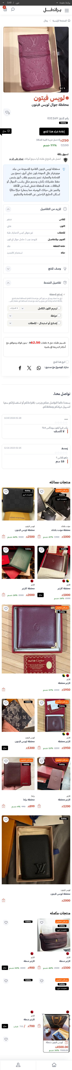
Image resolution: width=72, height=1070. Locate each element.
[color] (68, 582)
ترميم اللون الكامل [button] (47, 308)
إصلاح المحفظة (55, 294)
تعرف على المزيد (16, 159)
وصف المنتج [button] (54, 269)
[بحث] (12, 9)
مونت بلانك (65, 526)
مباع (40, 595)
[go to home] (54, 1065)
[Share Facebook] (20, 368)
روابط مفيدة (65, 3)
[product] (56, 1027)
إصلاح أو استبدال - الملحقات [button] (42, 323)
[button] (66, 9)
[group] (36, 59)
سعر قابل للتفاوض (62, 490)
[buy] (68, 1042)
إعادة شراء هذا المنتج (54, 131)
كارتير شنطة (58, 1042)
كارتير (68, 584)
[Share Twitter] (29, 368)
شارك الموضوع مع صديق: (57, 367)
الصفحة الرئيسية (60, 20)
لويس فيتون (30, 526)
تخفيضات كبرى (62, 499)
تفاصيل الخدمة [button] (52, 283)
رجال (46, 20)
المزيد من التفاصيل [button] (50, 209)
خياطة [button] (54, 316)
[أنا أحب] (41, 491)
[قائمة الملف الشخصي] (18, 1065)
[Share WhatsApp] (38, 368)
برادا (33, 796)
